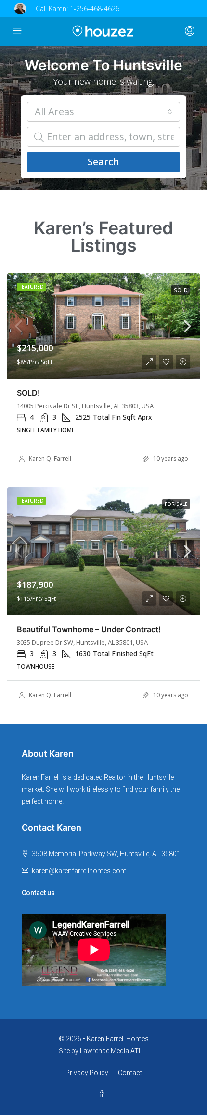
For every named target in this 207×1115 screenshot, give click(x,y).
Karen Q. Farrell (50, 458)
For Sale (176, 504)
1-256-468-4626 (94, 8)
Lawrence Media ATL (111, 1051)
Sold (181, 290)
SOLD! (28, 393)
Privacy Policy (86, 1072)
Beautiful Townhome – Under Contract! (89, 629)
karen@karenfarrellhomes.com (79, 871)
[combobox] (103, 112)
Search (103, 161)
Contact (130, 1072)
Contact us (38, 893)
